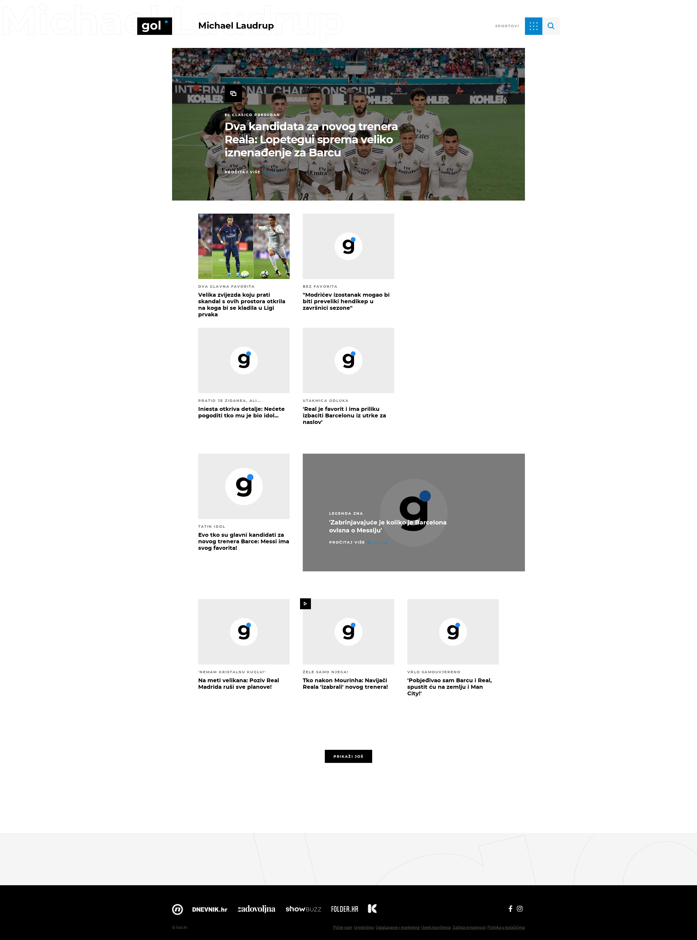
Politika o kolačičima (506, 927)
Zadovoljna (256, 909)
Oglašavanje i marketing (398, 927)
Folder (344, 909)
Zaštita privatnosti (469, 927)
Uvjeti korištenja (436, 927)
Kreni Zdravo (372, 909)
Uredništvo (364, 927)
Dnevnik (209, 909)
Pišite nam (342, 927)
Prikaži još (348, 756)
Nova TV (177, 909)
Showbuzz (303, 909)
